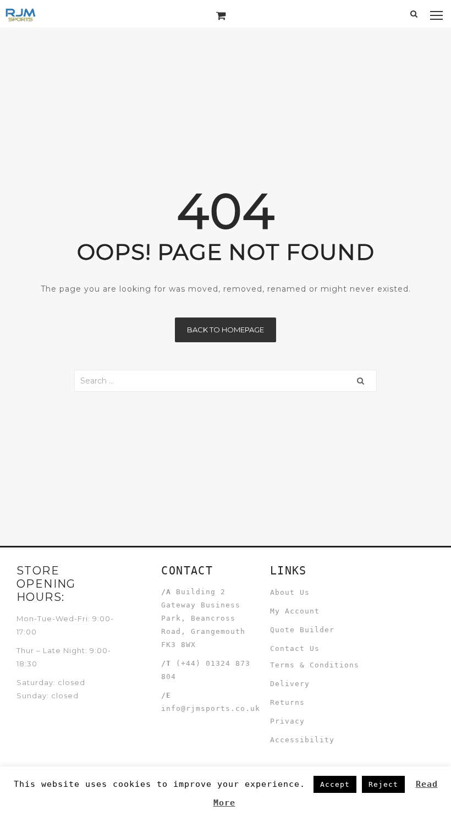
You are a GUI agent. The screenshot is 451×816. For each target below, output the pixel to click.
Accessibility (302, 740)
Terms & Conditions (314, 665)
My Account (295, 611)
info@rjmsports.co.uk (210, 708)
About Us (290, 592)
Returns (287, 702)
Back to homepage (225, 329)
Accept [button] (335, 784)
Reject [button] (383, 784)
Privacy (287, 721)
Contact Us (295, 648)
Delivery (290, 684)
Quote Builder (302, 630)
